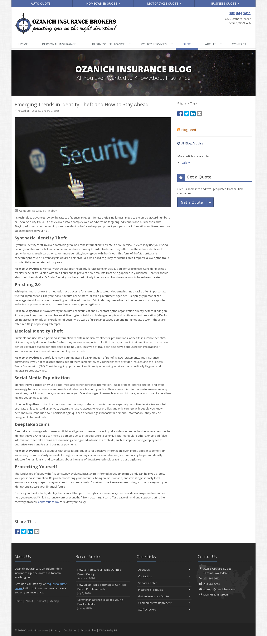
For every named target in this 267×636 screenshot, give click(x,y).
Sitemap (54, 601)
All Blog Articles (192, 143)
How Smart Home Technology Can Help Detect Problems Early (102, 589)
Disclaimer (70, 630)
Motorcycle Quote (163, 3)
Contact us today (48, 502)
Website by (108, 630)
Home (23, 44)
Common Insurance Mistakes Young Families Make (100, 604)
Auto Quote (41, 3)
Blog (187, 44)
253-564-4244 (211, 584)
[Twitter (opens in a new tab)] (23, 531)
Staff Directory (147, 609)
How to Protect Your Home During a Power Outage (99, 574)
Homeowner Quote (102, 3)
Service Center (147, 583)
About (213, 44)
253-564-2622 (211, 578)
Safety (185, 162)
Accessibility (88, 630)
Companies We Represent (154, 603)
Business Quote (224, 3)
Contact (242, 44)
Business (111, 44)
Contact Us (145, 576)
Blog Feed (188, 130)
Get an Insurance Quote (153, 596)
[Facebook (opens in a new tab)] (17, 531)
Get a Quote (192, 202)
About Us (144, 570)
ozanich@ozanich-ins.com (219, 589)
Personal (62, 44)
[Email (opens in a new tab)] (36, 531)
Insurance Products (150, 590)
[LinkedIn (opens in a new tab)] (30, 531)
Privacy (55, 630)
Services (157, 44)
